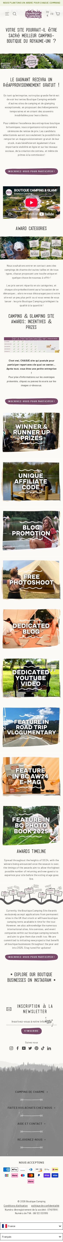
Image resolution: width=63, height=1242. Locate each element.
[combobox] (31, 1226)
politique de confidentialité (45, 1205)
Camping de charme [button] (30, 1092)
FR (52, 14)
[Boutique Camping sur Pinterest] (36, 1048)
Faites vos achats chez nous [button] (30, 1107)
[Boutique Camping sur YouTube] (24, 1048)
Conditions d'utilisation (16, 1205)
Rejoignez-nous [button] (30, 1139)
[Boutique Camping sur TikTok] (43, 1048)
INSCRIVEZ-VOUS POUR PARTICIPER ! (31, 171)
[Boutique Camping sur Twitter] (30, 1048)
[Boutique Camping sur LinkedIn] (49, 1048)
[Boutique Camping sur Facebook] (17, 1048)
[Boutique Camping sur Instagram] (11, 1048)
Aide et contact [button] (30, 1123)
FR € (48, 14)
